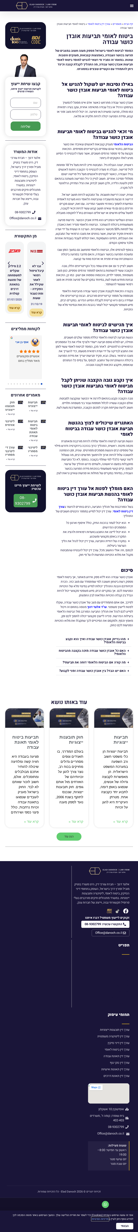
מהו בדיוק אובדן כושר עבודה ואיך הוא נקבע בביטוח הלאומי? (96, 641)
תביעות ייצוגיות (32, 404)
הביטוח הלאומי (123, 144)
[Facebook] (125, 911)
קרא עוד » (33, 410)
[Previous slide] (8, 264)
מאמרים (117, 24)
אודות (125, 963)
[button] (132, 5)
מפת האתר (122, 991)
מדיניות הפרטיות (100, 1219)
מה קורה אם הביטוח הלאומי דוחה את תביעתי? (94, 662)
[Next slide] (42, 264)
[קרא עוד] (37, 256)
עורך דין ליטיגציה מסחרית (9, 451)
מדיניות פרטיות (119, 986)
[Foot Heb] (117, 911)
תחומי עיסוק (118, 1015)
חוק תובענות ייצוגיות (9, 406)
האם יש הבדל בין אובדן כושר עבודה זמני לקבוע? (92, 670)
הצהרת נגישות (120, 980)
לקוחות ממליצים (119, 997)
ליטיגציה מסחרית (32, 449)
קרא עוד (36, 312)
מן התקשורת (121, 968)
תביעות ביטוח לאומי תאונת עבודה (33, 428)
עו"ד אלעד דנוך (97, 607)
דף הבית (128, 24)
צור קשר (124, 1003)
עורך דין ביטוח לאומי (99, 24)
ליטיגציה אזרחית (9, 423)
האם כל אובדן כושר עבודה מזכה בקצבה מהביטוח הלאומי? (92, 652)
